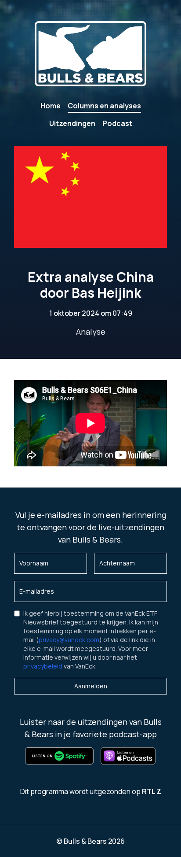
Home (50, 106)
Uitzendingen (72, 123)
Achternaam (117, 563)
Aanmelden (90, 686)
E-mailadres (36, 591)
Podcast (117, 123)
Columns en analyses (104, 106)
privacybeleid (42, 666)
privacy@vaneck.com (69, 639)
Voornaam (33, 563)
